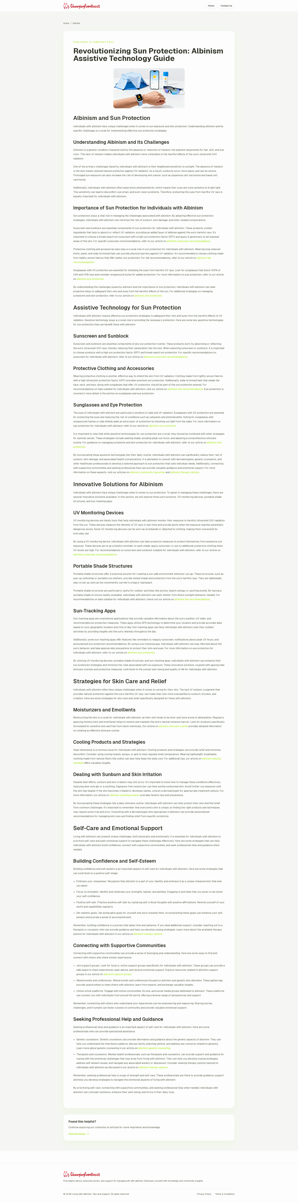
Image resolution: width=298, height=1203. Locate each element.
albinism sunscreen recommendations (188, 241)
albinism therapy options (184, 472)
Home (211, 5)
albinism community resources (147, 472)
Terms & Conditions (225, 1194)
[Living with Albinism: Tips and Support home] (89, 5)
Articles (76, 23)
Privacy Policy (204, 1194)
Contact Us (226, 5)
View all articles (78, 1134)
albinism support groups (117, 974)
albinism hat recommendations (185, 389)
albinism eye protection (90, 279)
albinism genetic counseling (154, 1048)
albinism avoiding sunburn (125, 795)
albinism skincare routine (173, 726)
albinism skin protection (148, 295)
